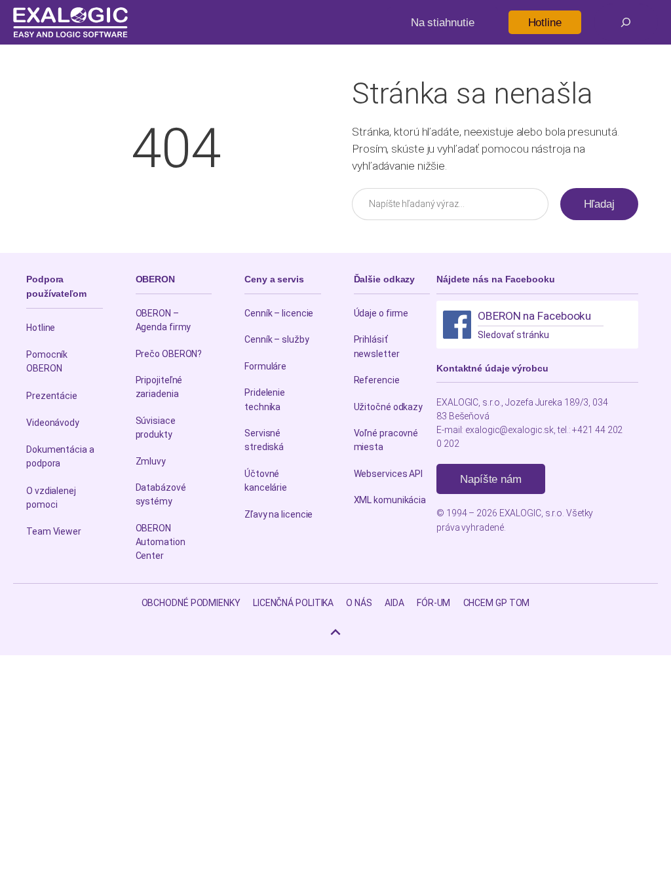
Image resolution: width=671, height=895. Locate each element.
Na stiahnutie (442, 22)
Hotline (545, 22)
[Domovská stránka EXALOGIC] (70, 22)
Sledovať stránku (513, 335)
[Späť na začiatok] (335, 632)
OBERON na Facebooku (534, 315)
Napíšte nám (491, 479)
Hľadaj (599, 203)
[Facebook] (457, 325)
